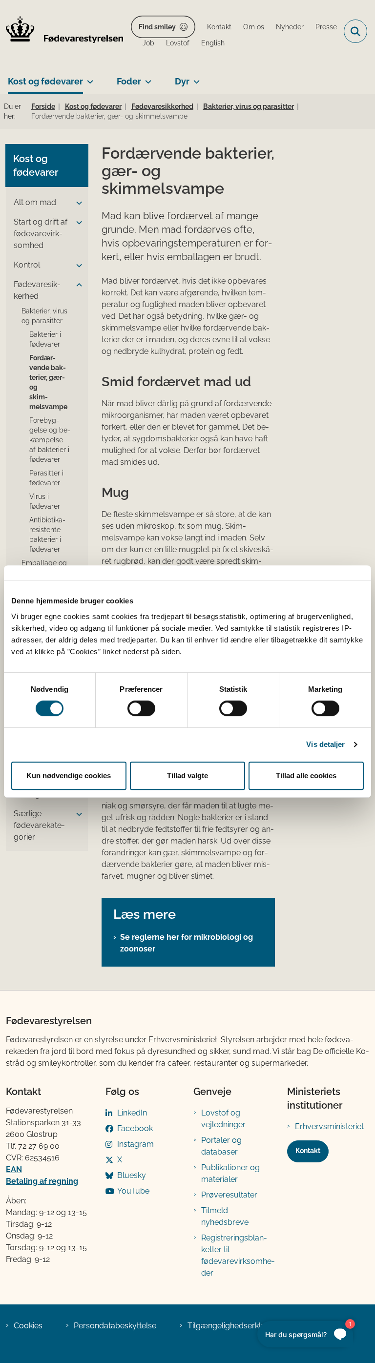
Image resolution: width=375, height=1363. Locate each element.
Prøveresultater (229, 1194)
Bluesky (131, 1175)
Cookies (28, 1325)
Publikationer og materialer (230, 1173)
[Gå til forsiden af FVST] (61, 31)
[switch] (141, 708)
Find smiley (157, 27)
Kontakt (307, 1151)
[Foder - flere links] (146, 77)
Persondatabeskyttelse (115, 1325)
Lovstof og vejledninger (223, 1118)
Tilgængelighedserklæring (235, 1325)
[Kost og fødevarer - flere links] (88, 77)
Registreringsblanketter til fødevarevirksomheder (238, 1255)
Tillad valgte (187, 775)
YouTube (133, 1191)
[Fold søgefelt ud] (355, 31)
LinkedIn (132, 1112)
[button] (76, 203)
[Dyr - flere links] (194, 77)
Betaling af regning (42, 1181)
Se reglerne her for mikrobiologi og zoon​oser (186, 942)
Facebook (135, 1128)
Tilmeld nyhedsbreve (225, 1216)
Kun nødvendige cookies (68, 775)
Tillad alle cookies (306, 775)
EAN (14, 1169)
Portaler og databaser (221, 1146)
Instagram (135, 1144)
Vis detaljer (325, 744)
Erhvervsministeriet (329, 1126)
